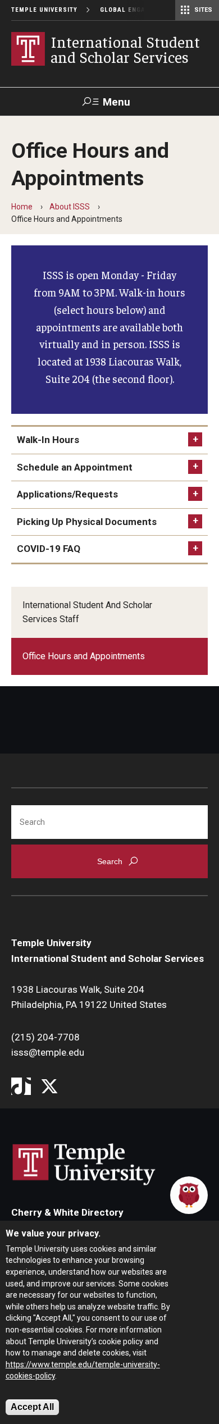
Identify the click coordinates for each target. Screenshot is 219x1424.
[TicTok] (21, 1087)
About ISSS (69, 206)
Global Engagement (136, 9)
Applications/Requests (67, 494)
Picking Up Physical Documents (87, 521)
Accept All (32, 1407)
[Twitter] (49, 1087)
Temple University (44, 9)
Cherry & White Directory (67, 1212)
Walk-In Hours (48, 439)
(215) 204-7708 (45, 1037)
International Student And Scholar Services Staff (87, 612)
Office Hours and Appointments (83, 656)
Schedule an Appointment (75, 467)
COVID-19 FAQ (48, 548)
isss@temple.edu (47, 1052)
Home (22, 206)
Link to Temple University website (84, 1164)
